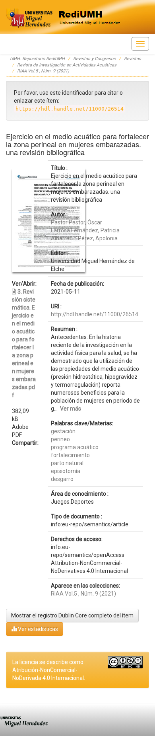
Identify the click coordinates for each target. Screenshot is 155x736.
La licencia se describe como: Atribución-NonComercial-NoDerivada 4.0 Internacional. (48, 670)
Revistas (132, 58)
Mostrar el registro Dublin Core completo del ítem (72, 615)
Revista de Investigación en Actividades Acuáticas (66, 65)
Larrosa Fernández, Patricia (85, 230)
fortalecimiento (70, 455)
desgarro (62, 479)
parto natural (67, 463)
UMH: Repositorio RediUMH (37, 58)
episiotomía (65, 471)
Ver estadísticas (37, 629)
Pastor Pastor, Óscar (76, 222)
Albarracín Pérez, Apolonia (84, 238)
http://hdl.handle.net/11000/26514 (94, 314)
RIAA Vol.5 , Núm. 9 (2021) (43, 71)
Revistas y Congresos (94, 58)
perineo (60, 439)
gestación (63, 431)
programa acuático (75, 447)
